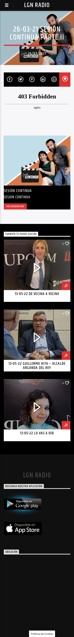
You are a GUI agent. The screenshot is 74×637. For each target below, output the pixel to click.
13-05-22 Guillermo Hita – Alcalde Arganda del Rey (37, 366)
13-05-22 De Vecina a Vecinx (37, 294)
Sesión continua (18, 190)
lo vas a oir (13, 383)
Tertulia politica (17, 313)
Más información (15, 206)
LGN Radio (37, 5)
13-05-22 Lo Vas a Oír (37, 433)
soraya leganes (16, 243)
